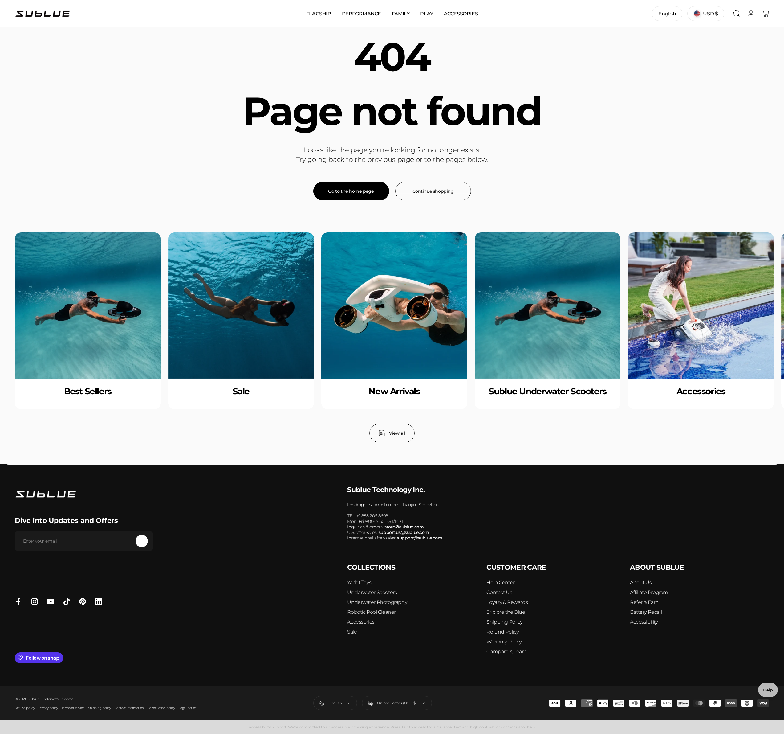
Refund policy (25, 708)
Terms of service (73, 708)
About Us (641, 582)
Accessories (360, 622)
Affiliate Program (649, 592)
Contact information (129, 708)
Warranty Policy (504, 642)
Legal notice (188, 708)
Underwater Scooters (372, 592)
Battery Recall (646, 612)
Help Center (500, 582)
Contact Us (499, 592)
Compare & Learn (506, 651)
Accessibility (644, 622)
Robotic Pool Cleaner (371, 612)
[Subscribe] (142, 541)
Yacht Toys (359, 582)
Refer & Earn (644, 602)
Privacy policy (48, 708)
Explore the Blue (505, 612)
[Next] (748, 337)
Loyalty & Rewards (507, 602)
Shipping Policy (504, 622)
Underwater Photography (377, 602)
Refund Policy (502, 632)
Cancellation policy (161, 708)
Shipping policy (99, 708)
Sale (352, 632)
